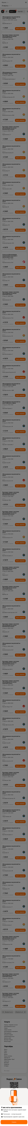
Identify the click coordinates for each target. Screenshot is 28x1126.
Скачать (14, 1122)
